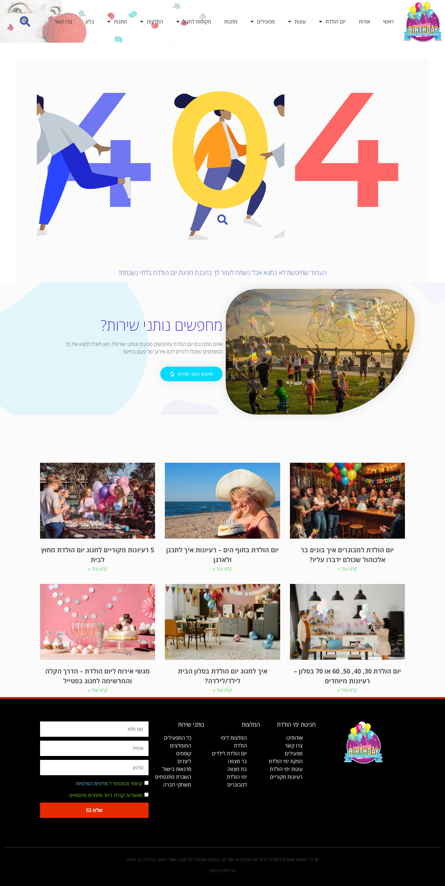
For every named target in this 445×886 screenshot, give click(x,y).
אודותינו (294, 737)
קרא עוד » (347, 568)
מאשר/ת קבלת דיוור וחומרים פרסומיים (106, 795)
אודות (364, 21)
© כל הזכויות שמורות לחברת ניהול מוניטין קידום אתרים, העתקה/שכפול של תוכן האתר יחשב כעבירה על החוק (222, 859)
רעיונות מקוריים (286, 776)
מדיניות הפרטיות (92, 783)
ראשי (388, 21)
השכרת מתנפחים (173, 776)
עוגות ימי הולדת (286, 769)
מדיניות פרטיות (222, 870)
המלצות (155, 21)
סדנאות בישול (177, 769)
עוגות (300, 21)
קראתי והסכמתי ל (109, 783)
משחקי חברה (177, 784)
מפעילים (266, 21)
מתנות (230, 21)
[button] (25, 21)
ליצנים (184, 761)
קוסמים (183, 753)
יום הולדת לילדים (229, 753)
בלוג (89, 21)
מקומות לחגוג (197, 21)
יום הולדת (335, 21)
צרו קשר (63, 21)
